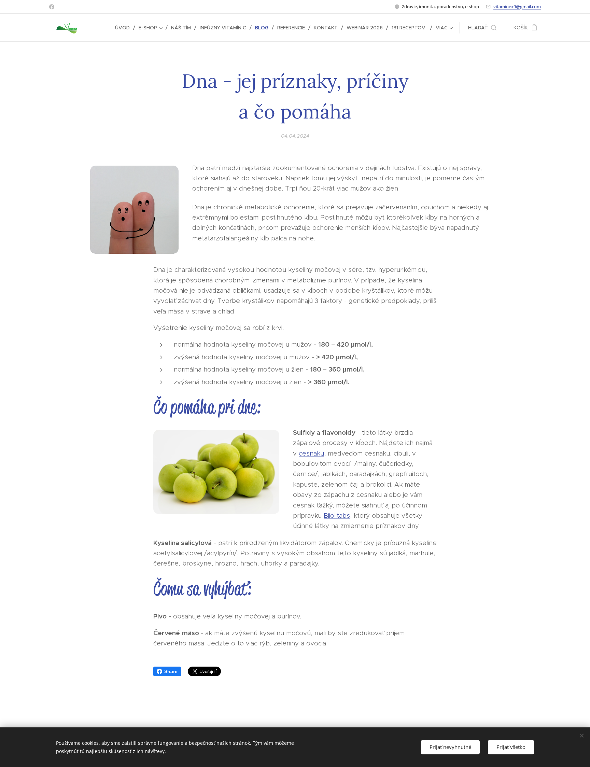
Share (171, 671)
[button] (482, 27)
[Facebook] (51, 7)
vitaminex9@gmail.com (517, 6)
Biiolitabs (337, 515)
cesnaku (311, 453)
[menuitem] (124, 27)
